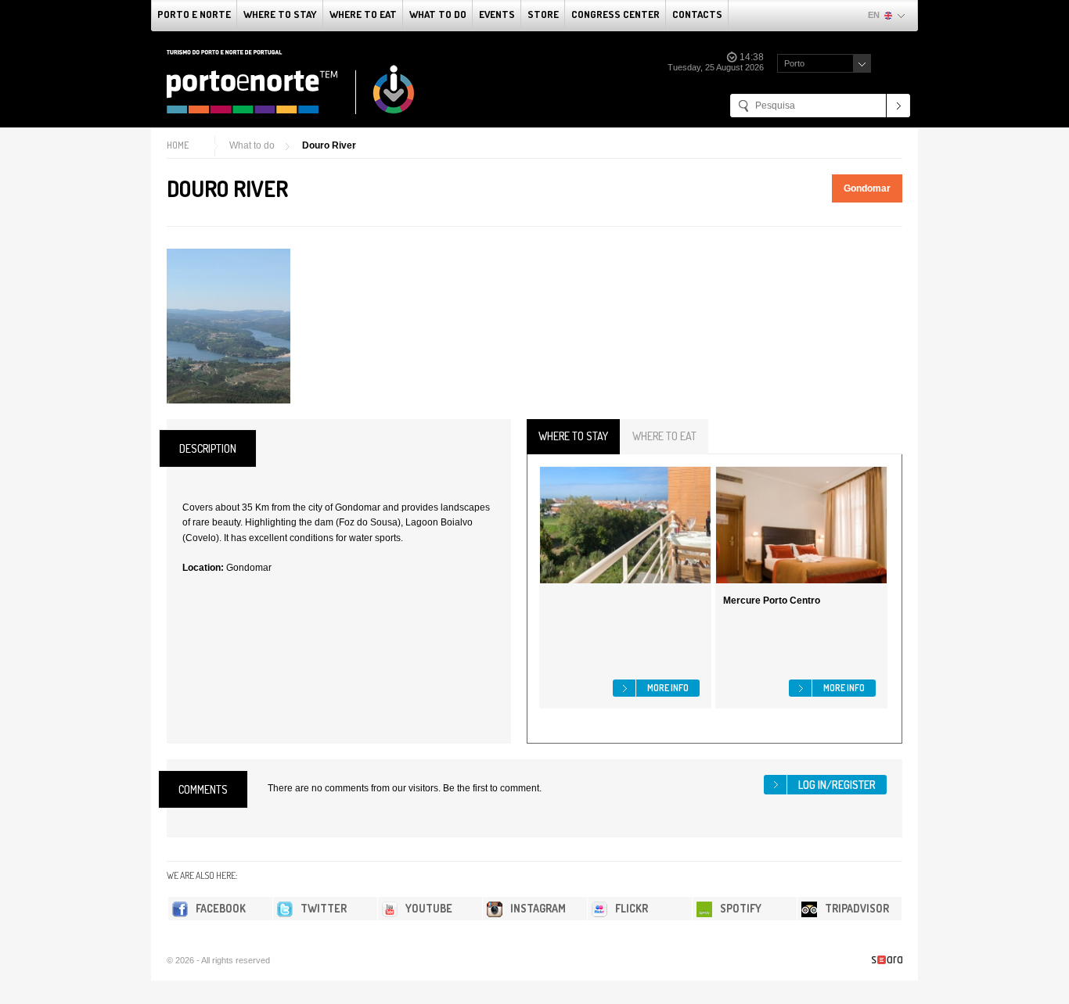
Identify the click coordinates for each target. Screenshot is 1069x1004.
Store (543, 14)
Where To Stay (280, 14)
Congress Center (615, 14)
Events (497, 14)
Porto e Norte (194, 14)
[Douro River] (228, 326)
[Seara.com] (887, 960)
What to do (437, 14)
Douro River (329, 145)
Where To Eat (363, 14)
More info (668, 688)
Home (178, 145)
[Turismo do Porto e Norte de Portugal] (291, 82)
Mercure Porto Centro (771, 600)
